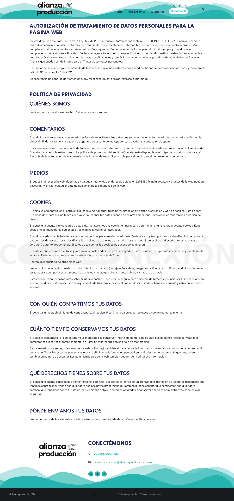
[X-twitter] (173, 5)
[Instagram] (185, 5)
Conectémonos (110, 443)
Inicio (119, 12)
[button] (158, 12)
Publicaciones (136, 12)
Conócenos (157, 12)
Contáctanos (178, 11)
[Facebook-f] (179, 5)
